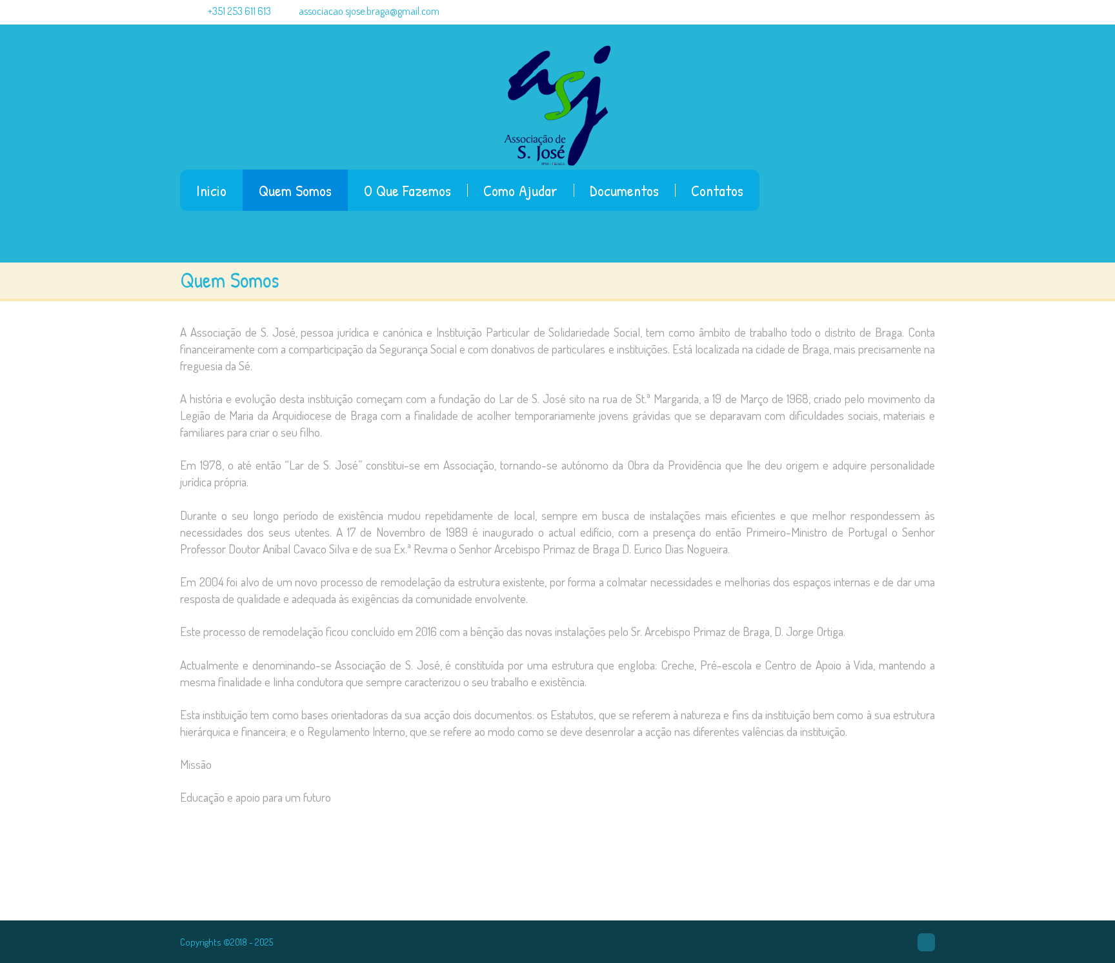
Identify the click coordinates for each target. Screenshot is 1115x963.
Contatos (717, 190)
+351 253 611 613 (238, 11)
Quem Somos (295, 190)
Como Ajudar (520, 190)
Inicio (211, 190)
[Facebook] (926, 942)
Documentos (624, 190)
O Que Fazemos (407, 190)
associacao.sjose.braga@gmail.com (369, 11)
